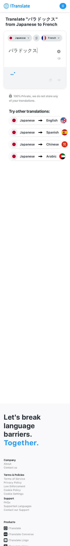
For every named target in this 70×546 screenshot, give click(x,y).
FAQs (7, 502)
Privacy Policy (13, 482)
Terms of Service (14, 478)
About (7, 463)
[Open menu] (63, 6)
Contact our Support (16, 509)
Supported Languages (18, 506)
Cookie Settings (14, 493)
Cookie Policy (12, 490)
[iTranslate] (17, 6)
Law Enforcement (14, 486)
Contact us (10, 467)
